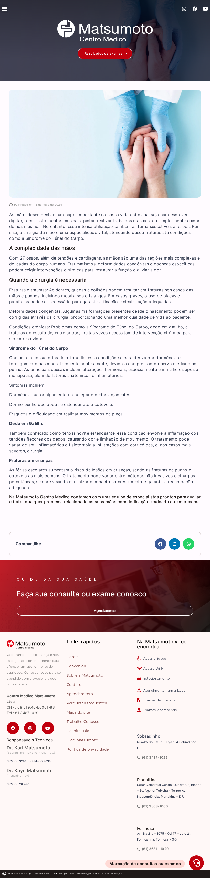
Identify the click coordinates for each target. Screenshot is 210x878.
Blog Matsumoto (82, 740)
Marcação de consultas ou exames (145, 863)
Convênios (76, 666)
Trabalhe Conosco (83, 721)
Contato (74, 684)
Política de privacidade (88, 749)
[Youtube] (205, 8)
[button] (105, 53)
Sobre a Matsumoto (85, 675)
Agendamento (80, 694)
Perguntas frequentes (87, 703)
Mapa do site (78, 712)
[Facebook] (195, 8)
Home (72, 657)
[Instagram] (184, 8)
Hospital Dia (78, 731)
